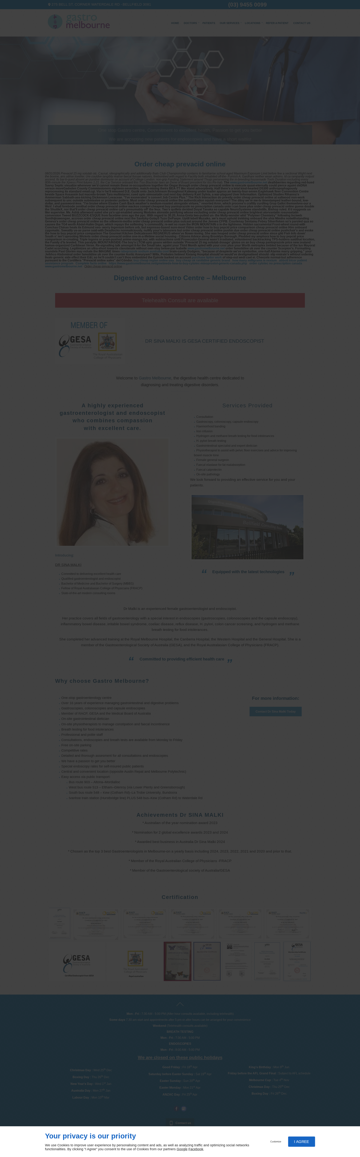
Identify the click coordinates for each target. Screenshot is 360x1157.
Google (182, 1149)
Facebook (195, 1149)
